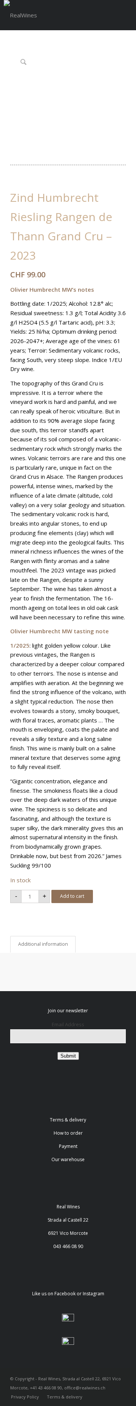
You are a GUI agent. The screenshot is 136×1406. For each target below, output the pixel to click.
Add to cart (72, 896)
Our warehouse (68, 1159)
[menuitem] (25, 1397)
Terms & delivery (68, 1120)
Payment (68, 1146)
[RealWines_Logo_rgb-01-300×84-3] (20, 15)
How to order (68, 1133)
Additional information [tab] (43, 944)
